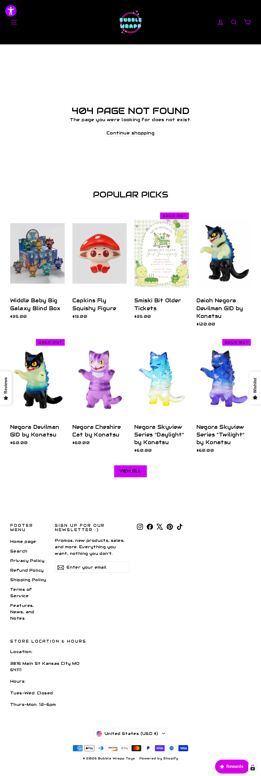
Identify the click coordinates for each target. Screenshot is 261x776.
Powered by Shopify (158, 758)
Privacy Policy (27, 560)
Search (19, 551)
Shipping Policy (28, 579)
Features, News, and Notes (22, 612)
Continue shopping (130, 133)
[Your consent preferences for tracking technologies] (252, 767)
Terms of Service (21, 592)
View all (130, 471)
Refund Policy (27, 570)
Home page (23, 541)
